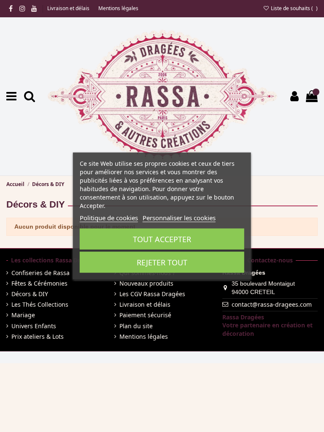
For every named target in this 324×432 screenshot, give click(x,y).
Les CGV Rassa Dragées (152, 294)
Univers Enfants (33, 326)
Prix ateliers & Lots (37, 336)
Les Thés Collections (39, 304)
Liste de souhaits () (294, 8)
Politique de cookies (109, 217)
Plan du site (136, 326)
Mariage (23, 315)
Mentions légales (118, 8)
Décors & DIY (29, 294)
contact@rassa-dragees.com (272, 304)
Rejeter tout (162, 262)
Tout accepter (162, 239)
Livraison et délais (69, 8)
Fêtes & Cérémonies (39, 283)
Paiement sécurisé (145, 315)
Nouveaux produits (146, 283)
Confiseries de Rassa (40, 273)
